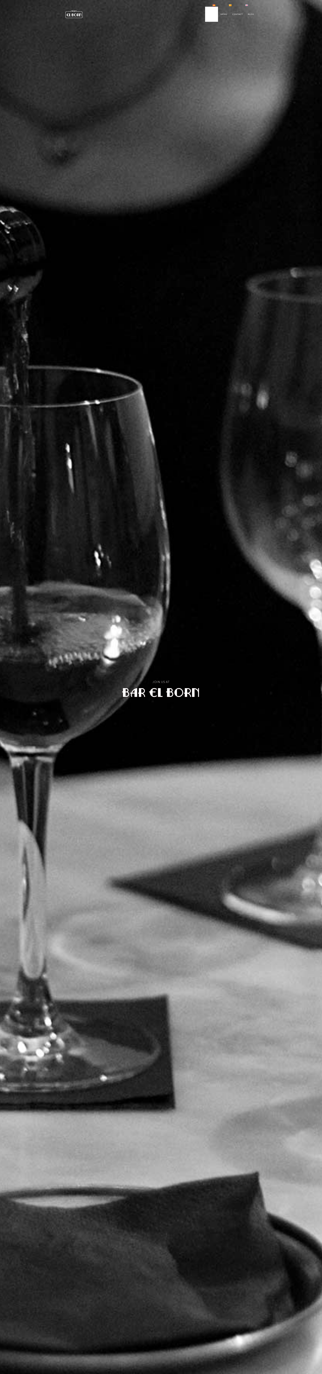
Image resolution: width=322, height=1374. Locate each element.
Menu (224, 14)
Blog (251, 14)
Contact (237, 14)
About (212, 14)
